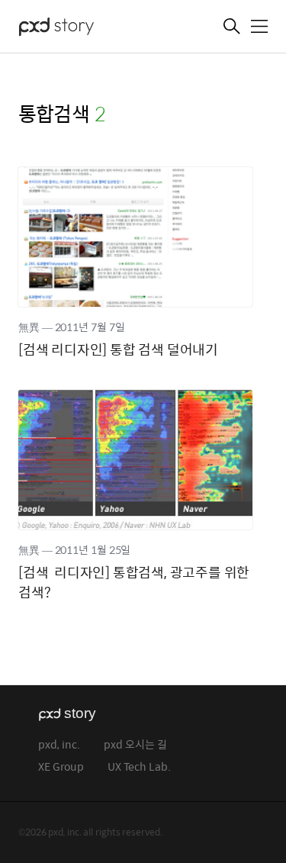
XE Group (61, 767)
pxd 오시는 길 (135, 745)
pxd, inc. (59, 745)
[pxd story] (94, 28)
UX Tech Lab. (139, 767)
